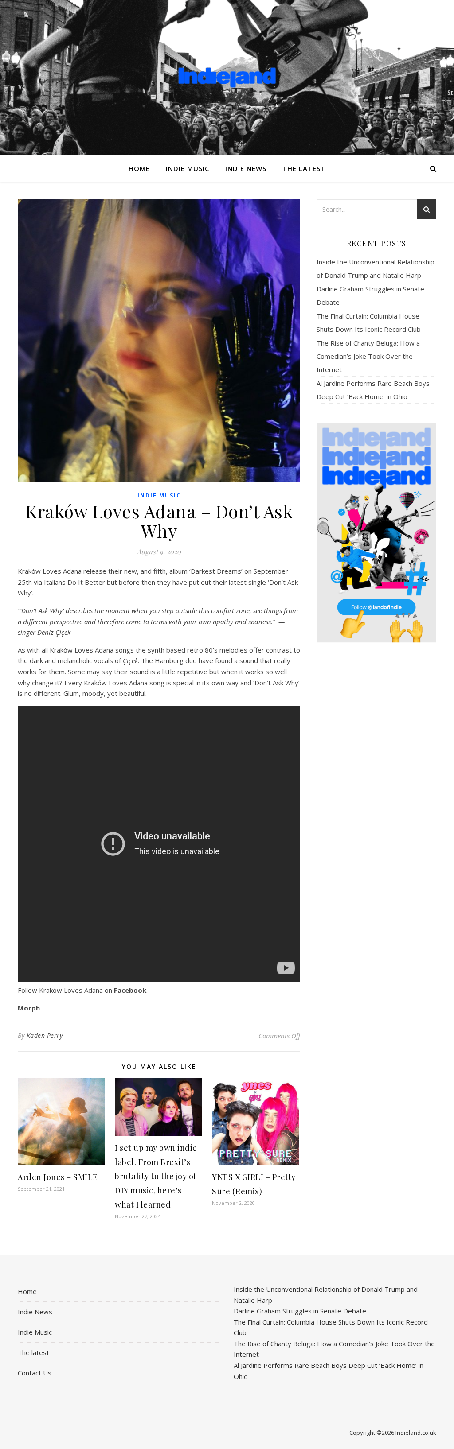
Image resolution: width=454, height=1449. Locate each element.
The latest (303, 168)
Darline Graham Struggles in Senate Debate (300, 1310)
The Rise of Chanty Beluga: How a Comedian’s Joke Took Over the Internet (368, 356)
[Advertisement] (376, 789)
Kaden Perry (45, 1035)
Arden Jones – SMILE (58, 1177)
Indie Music (187, 168)
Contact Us (34, 1372)
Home (139, 168)
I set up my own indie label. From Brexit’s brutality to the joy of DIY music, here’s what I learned (156, 1176)
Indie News (245, 168)
